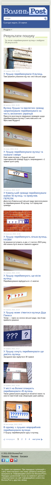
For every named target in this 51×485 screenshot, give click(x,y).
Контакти (24, 456)
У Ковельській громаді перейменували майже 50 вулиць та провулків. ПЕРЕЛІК (25, 196)
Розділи (8, 30)
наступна (36, 439)
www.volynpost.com (15, 472)
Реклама (14, 456)
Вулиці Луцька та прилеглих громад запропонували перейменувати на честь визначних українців (24, 111)
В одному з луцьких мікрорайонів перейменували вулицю (22, 428)
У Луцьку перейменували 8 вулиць (23, 74)
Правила (5, 456)
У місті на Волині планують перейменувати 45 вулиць (19, 389)
